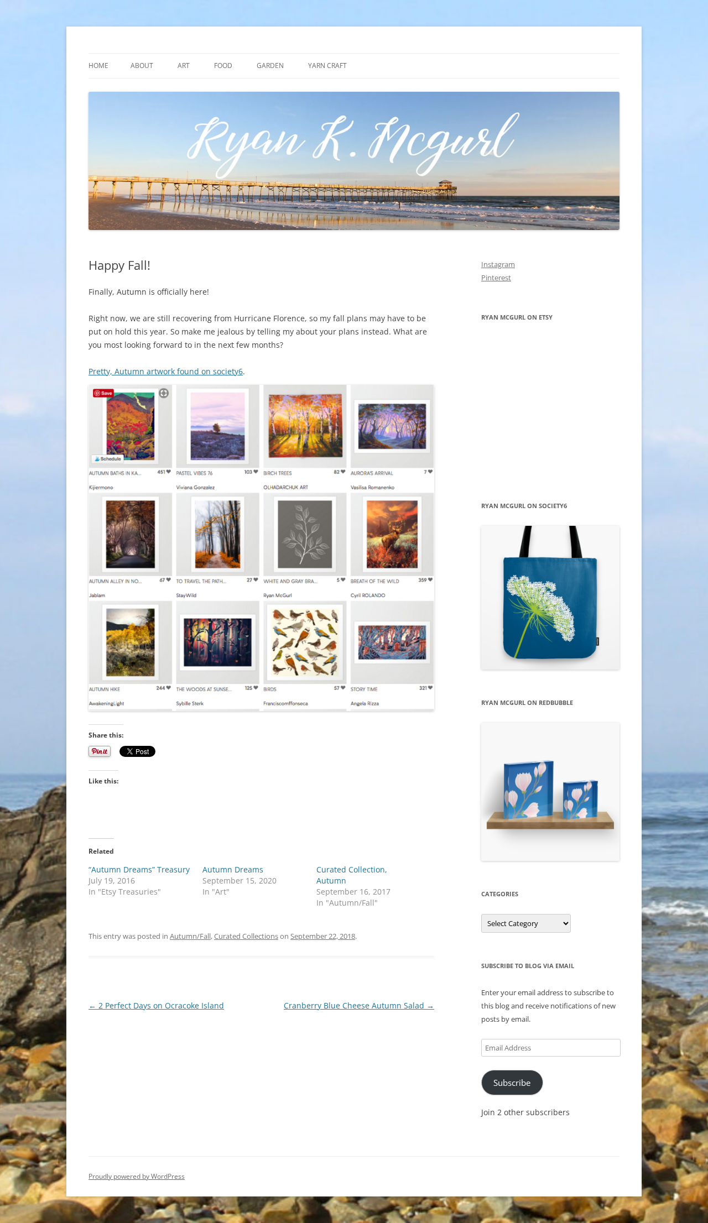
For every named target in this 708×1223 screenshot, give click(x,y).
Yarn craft (327, 65)
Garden (270, 65)
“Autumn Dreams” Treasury (139, 869)
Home (98, 65)
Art (184, 65)
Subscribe (511, 1082)
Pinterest (496, 278)
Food (223, 65)
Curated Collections (246, 936)
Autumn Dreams (232, 869)
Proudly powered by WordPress (136, 1176)
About (142, 65)
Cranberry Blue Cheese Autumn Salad (359, 1005)
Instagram (498, 264)
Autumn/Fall (190, 936)
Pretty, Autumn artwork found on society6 (165, 371)
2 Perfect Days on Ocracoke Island (156, 1005)
